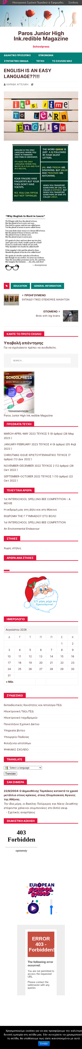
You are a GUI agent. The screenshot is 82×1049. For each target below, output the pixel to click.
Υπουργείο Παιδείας (16, 736)
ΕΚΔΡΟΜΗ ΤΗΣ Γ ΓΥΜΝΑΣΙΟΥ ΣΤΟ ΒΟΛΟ (30, 516)
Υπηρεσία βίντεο (14, 730)
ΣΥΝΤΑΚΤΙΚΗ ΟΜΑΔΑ (16, 61)
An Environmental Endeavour (21, 528)
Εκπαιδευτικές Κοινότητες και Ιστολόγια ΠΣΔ (33, 705)
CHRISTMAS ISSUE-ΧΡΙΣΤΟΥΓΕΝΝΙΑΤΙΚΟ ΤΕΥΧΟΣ (35, 455)
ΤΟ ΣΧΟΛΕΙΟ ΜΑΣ (62, 61)
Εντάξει (44, 1043)
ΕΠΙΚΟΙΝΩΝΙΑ (46, 55)
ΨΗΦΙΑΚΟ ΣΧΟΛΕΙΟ (16, 749)
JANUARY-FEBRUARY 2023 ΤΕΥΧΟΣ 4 (28, 444)
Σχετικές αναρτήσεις (21, 812)
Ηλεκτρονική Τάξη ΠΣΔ (19, 711)
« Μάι (9, 681)
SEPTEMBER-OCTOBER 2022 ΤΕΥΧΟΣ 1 (29, 476)
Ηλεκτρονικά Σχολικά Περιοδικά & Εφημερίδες (38, 2)
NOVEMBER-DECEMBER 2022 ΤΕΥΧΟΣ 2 (29, 465)
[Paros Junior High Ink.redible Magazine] (41, 24)
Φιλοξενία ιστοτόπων (17, 743)
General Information (47, 285)
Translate (10, 773)
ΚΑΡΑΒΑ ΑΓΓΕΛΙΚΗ (17, 84)
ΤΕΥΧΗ (40, 61)
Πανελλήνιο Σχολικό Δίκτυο (21, 724)
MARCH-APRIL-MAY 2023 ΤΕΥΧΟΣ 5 (26, 433)
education (20, 285)
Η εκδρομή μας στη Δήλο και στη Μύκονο (30, 509)
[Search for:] (41, 360)
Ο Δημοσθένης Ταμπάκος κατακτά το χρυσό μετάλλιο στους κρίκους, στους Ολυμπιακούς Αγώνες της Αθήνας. (41, 795)
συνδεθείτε (48, 347)
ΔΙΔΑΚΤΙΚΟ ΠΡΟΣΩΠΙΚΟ (17, 55)
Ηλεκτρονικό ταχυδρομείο (20, 717)
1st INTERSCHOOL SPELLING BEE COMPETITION (35, 522)
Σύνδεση (73, 2)
